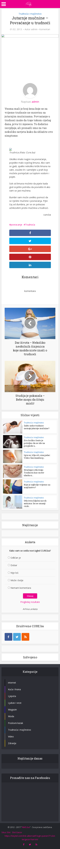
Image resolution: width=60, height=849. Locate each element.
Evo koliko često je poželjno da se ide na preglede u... (34, 443)
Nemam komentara (21, 587)
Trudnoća (30, 224)
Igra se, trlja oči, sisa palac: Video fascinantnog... (37, 456)
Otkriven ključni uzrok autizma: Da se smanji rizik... (35, 503)
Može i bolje (17, 580)
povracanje (16, 224)
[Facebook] (8, 637)
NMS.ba (26, 827)
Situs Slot (5, 832)
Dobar (14, 565)
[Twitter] (17, 637)
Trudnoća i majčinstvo (30, 13)
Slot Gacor (17, 832)
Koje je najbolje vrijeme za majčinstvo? (37, 486)
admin (34, 29)
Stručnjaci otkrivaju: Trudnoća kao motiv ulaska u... (34, 472)
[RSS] (25, 637)
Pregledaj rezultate (30, 601)
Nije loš (14, 572)
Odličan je (16, 557)
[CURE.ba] (28, 3)
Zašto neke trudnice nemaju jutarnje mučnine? (36, 427)
